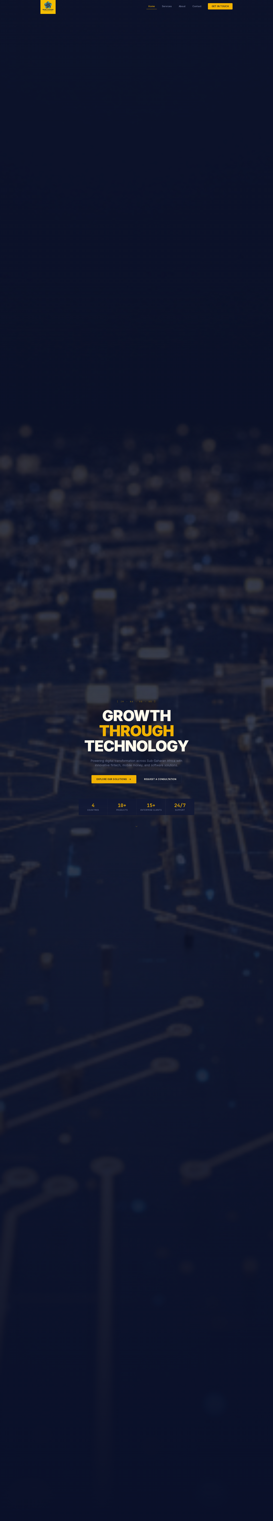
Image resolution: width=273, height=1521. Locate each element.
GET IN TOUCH (220, 6)
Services (167, 6)
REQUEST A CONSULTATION (160, 779)
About (182, 6)
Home (151, 6)
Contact (196, 6)
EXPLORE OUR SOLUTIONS (112, 779)
